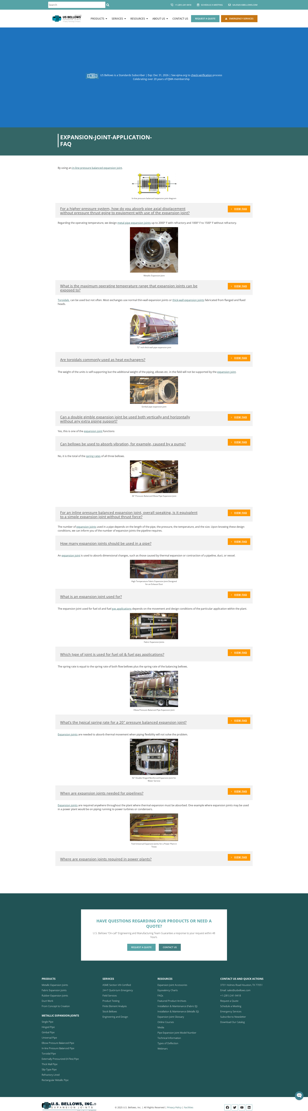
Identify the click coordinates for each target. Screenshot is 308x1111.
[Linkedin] (249, 1107)
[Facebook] (227, 1107)
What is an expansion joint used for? (91, 596)
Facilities (188, 1107)
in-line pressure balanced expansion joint (97, 168)
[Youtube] (242, 1107)
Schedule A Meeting (212, 4)
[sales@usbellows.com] (229, 5)
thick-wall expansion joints (188, 300)
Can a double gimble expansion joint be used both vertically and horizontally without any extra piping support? (125, 419)
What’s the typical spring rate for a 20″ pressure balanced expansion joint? (123, 722)
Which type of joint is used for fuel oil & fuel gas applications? (112, 654)
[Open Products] (106, 18)
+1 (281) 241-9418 (183, 4)
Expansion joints (68, 734)
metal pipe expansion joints (134, 223)
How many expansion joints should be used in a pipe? (105, 543)
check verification (201, 75)
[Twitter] (234, 1107)
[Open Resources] (147, 18)
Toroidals (64, 300)
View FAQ (240, 208)
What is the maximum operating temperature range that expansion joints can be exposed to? (128, 288)
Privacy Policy (174, 1107)
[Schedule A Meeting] (198, 5)
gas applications (122, 608)
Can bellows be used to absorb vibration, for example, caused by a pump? (123, 444)
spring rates (93, 456)
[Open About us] (167, 18)
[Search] (107, 5)
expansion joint (226, 372)
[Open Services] (125, 18)
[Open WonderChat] (299, 1095)
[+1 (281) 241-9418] (172, 5)
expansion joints (86, 527)
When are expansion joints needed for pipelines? (101, 793)
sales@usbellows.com (244, 4)
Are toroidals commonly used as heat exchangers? (102, 359)
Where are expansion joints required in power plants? (106, 859)
